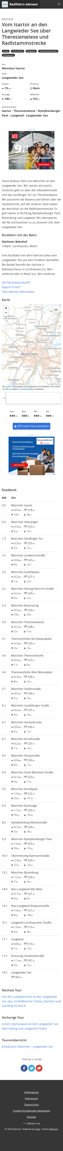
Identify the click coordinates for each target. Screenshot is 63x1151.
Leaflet (7, 386)
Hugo (37, 1129)
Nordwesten (8, 55)
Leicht (5, 51)
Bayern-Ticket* (11, 287)
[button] (59, 4)
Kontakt (31, 1117)
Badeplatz (31, 51)
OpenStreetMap (26, 389)
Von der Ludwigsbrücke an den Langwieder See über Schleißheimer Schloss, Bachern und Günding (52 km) (31, 1001)
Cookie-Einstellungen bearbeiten (31, 1110)
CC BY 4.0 (7, 389)
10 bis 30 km (17, 51)
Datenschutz (31, 1104)
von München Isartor (48, 51)
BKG (52, 386)
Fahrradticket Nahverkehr (18, 292)
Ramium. (53, 1129)
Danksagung (31, 1092)
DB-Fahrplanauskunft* (16, 282)
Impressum (31, 1098)
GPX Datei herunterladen (32, 426)
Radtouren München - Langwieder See (28, 1046)
